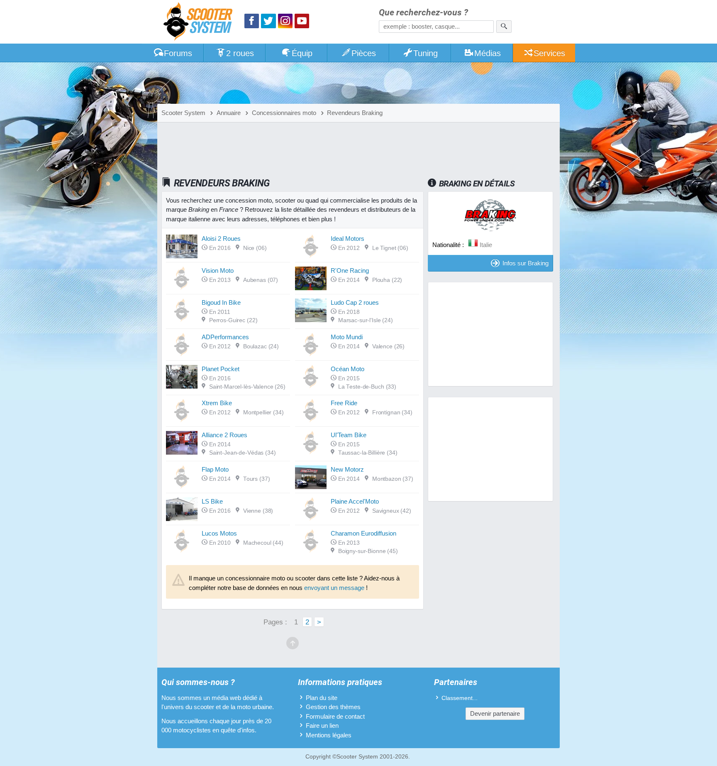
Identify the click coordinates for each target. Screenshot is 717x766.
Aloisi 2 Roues (221, 238)
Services (549, 53)
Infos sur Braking (525, 263)
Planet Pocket (220, 368)
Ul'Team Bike (348, 434)
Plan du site (321, 697)
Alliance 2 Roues (224, 434)
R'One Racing (350, 270)
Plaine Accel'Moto (355, 501)
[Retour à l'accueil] (200, 22)
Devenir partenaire (495, 713)
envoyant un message (334, 587)
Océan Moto (347, 368)
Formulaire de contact (335, 716)
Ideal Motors (347, 238)
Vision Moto (218, 270)
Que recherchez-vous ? (423, 12)
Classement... (459, 698)
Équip (302, 53)
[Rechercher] (504, 26)
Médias (487, 53)
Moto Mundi (347, 336)
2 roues (240, 53)
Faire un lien (322, 725)
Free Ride (344, 402)
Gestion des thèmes (333, 706)
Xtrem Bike (217, 402)
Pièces (363, 53)
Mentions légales (328, 735)
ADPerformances (225, 336)
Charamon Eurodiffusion (363, 533)
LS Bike (212, 501)
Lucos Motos (219, 533)
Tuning (425, 53)
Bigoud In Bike (221, 302)
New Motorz (347, 469)
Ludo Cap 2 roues (355, 302)
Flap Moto (215, 469)
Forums (178, 53)
